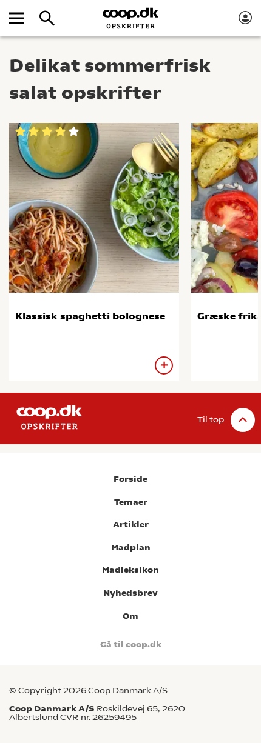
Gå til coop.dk (130, 644)
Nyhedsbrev (130, 593)
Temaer (130, 502)
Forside (130, 479)
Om (130, 616)
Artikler (131, 524)
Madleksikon (130, 570)
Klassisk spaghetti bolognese (90, 316)
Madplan (131, 547)
